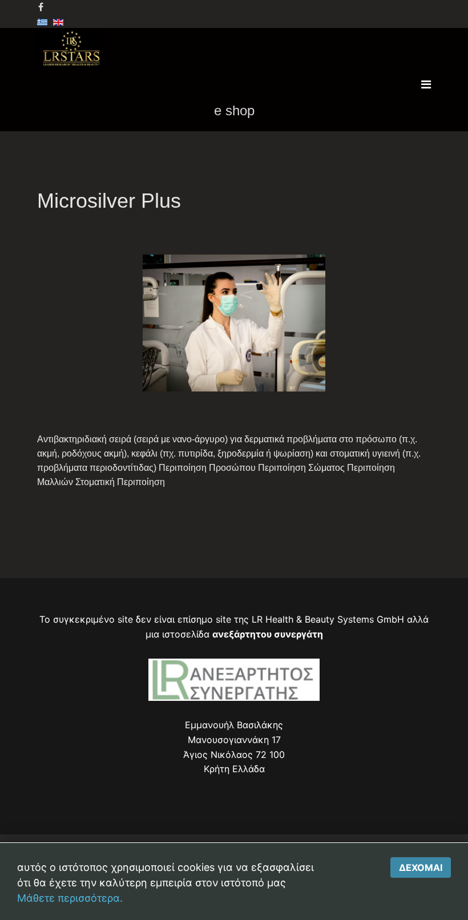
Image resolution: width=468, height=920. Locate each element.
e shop (234, 110)
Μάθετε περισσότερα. (70, 898)
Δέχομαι (420, 867)
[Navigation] (426, 84)
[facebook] (40, 7)
